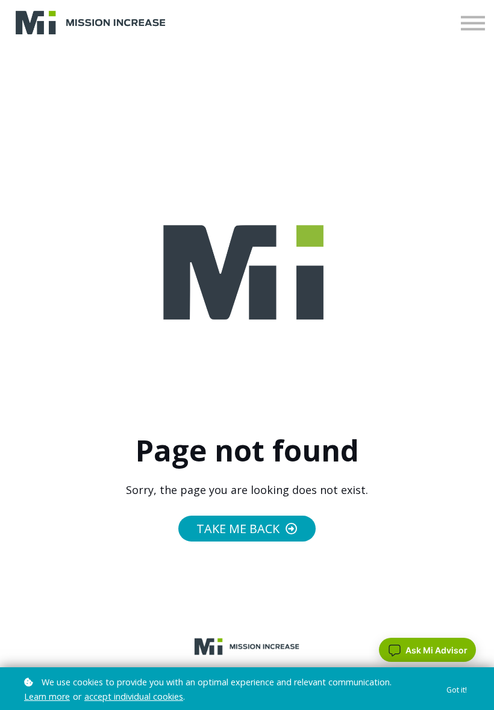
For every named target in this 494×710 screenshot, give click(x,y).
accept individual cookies (133, 696)
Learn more (47, 696)
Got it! (456, 690)
